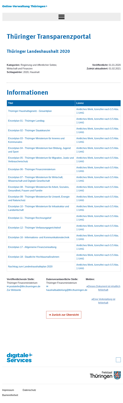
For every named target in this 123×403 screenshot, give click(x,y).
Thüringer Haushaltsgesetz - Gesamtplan (30, 111)
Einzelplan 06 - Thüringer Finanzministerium (31, 169)
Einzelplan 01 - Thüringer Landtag (26, 120)
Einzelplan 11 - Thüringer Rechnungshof (29, 218)
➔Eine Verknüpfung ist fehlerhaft (103, 301)
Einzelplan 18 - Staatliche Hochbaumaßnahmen (33, 257)
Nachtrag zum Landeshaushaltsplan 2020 (30, 266)
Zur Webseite (14, 290)
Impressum (8, 390)
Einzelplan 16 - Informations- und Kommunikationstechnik (38, 237)
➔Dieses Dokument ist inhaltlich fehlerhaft (103, 288)
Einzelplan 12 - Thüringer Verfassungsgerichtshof (34, 227)
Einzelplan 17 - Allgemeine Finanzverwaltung (32, 247)
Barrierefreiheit (10, 395)
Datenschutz (29, 390)
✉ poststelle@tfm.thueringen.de (23, 286)
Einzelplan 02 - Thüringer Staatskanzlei (29, 130)
